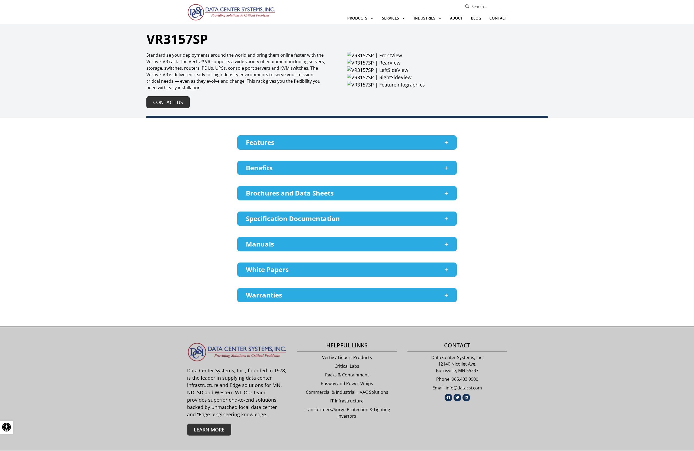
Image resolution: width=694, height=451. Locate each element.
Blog (476, 18)
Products (357, 18)
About (456, 18)
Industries (424, 18)
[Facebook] (448, 397)
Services (390, 18)
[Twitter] (457, 397)
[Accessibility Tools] (6, 427)
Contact (498, 18)
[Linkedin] (466, 397)
